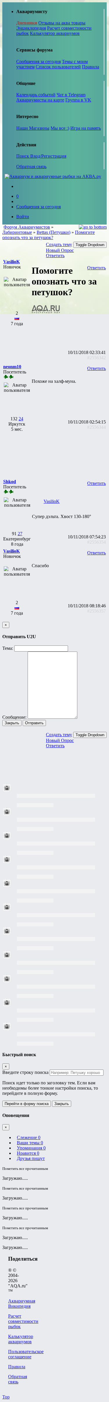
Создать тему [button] (59, 244)
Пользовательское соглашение (26, 1354)
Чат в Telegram (71, 94)
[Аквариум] (53, 176)
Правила (90, 66)
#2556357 (96, 611)
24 (21, 418)
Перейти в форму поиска (27, 1104)
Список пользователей (58, 66)
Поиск (23, 156)
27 (20, 533)
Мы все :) (60, 128)
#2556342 (96, 357)
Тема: (7, 648)
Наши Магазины (32, 128)
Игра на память (85, 128)
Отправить (34, 723)
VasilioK (52, 501)
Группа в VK (78, 99)
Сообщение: (14, 717)
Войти (22, 216)
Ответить (55, 255)
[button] (11, 261)
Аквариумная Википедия (21, 1303)
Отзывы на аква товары (61, 22)
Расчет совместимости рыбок (23, 1321)
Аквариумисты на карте (40, 99)
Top (6, 1396)
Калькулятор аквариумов (55, 33)
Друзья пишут (31, 1158)
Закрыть (12, 723)
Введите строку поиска (25, 1072)
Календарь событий (36, 94)
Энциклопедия (31, 28)
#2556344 (96, 427)
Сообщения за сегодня (38, 61)
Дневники (26, 22)
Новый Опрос (60, 250)
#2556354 (96, 542)
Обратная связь (31, 166)
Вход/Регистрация (48, 156)
